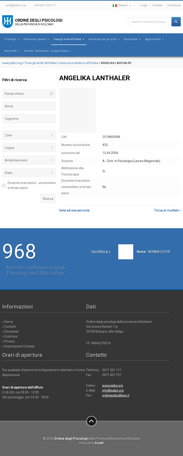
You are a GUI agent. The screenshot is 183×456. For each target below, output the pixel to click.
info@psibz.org (16, 5)
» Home (7, 321)
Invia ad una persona (74, 210)
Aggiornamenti (152, 39)
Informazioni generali (34, 39)
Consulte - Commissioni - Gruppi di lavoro (46, 50)
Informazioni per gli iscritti (102, 39)
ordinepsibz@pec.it (115, 395)
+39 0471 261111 (45, 5)
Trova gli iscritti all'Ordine (67, 39)
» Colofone (9, 336)
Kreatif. (99, 443)
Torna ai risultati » (167, 210)
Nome (9, 106)
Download (174, 5)
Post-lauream (131, 39)
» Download (10, 331)
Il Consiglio (10, 39)
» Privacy (8, 341)
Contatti (157, 5)
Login (144, 5)
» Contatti (9, 326)
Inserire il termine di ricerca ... (149, 21)
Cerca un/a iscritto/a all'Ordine (78, 63)
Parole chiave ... (15, 93)
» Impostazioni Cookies (18, 346)
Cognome (12, 118)
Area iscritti (10, 50)
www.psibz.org (12, 63)
